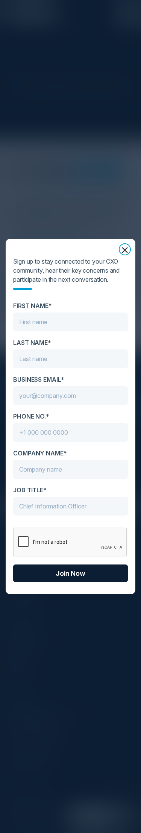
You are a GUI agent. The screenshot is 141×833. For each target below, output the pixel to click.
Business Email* (38, 379)
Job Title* (30, 490)
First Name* (32, 306)
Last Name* (32, 342)
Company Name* (40, 453)
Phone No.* (31, 416)
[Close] (125, 249)
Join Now (70, 573)
